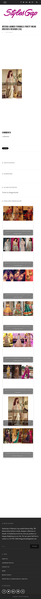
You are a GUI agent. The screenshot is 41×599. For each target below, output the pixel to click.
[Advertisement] (20, 53)
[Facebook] (21, 2)
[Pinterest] (29, 2)
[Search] (37, 2)
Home (3, 571)
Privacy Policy (6, 575)
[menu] (5, 2)
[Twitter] (23, 2)
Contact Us (5, 567)
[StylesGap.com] (20, 13)
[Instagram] (32, 2)
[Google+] (26, 2)
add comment (9, 32)
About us (5, 559)
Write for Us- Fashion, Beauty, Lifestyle (14, 579)
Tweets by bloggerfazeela (10, 192)
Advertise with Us (8, 563)
